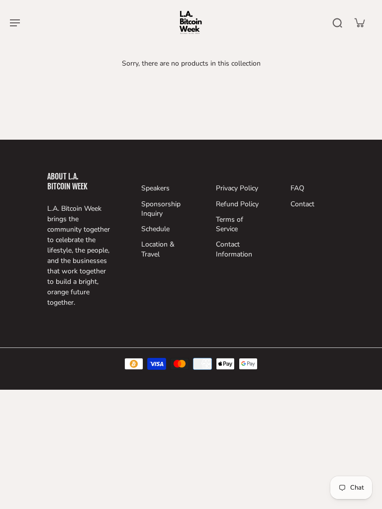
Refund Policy (237, 204)
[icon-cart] (359, 22)
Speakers (155, 188)
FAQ (297, 188)
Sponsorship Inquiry (161, 208)
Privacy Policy (237, 188)
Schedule (155, 229)
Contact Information (234, 249)
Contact (302, 204)
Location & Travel (158, 249)
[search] (337, 22)
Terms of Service (229, 224)
